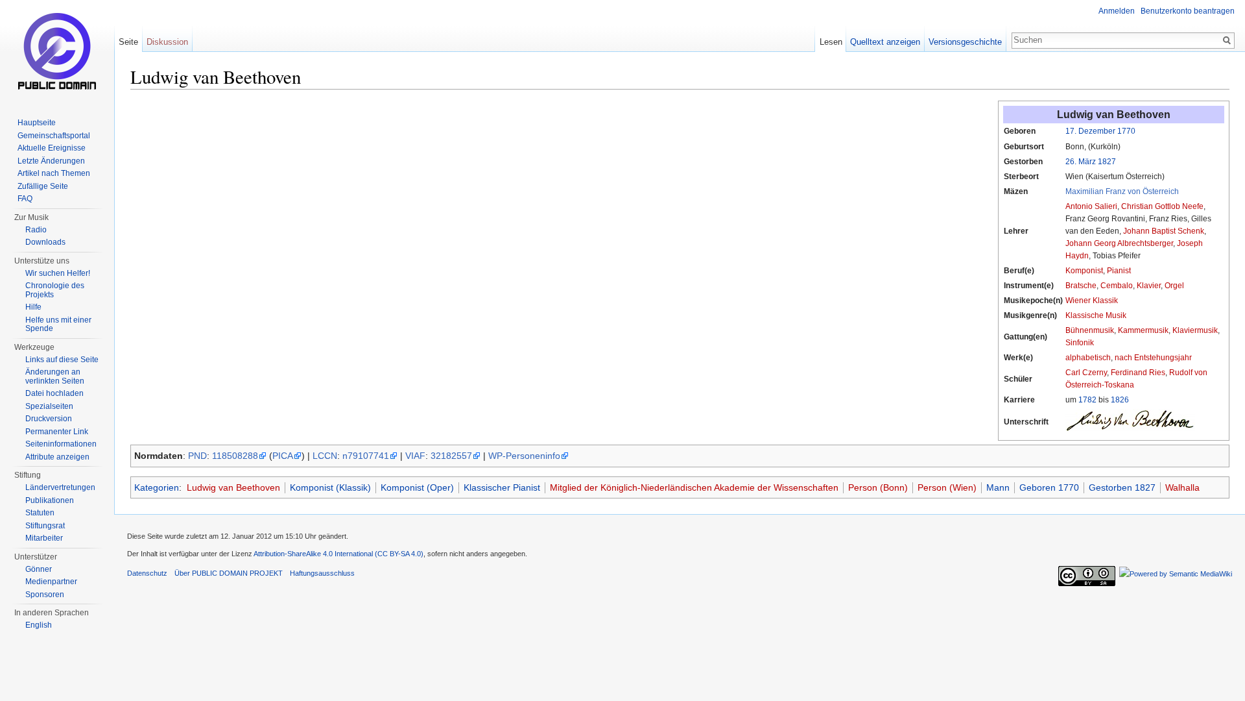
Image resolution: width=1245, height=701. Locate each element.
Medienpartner (51, 581)
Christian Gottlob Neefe (1162, 206)
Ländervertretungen (60, 487)
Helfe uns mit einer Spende (58, 324)
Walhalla (1182, 487)
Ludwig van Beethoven (233, 487)
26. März (1080, 161)
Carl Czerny (1086, 372)
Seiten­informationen (61, 444)
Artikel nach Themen (54, 173)
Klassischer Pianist (502, 487)
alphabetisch (1088, 357)
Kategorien (156, 487)
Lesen (831, 42)
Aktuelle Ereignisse (52, 148)
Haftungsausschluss (322, 573)
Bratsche (1081, 285)
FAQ (25, 198)
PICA (282, 455)
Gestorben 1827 (1122, 487)
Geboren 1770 (1049, 487)
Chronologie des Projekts (54, 290)
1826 (1120, 399)
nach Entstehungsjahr (1153, 357)
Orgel (1174, 285)
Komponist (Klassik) (330, 487)
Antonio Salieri (1091, 206)
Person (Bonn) (878, 487)
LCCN (325, 455)
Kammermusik (1143, 330)
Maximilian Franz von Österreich (1122, 191)
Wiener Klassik (1091, 300)
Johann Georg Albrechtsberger (1119, 243)
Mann (998, 487)
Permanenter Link (56, 431)
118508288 (235, 455)
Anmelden (1116, 11)
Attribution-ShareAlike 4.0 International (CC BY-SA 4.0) (338, 554)
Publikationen (49, 500)
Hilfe (33, 307)
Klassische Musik (1095, 315)
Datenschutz (147, 573)
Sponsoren (44, 594)
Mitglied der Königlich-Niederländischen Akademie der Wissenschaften (694, 487)
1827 (1107, 161)
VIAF (415, 455)
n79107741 (365, 455)
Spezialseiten (49, 406)
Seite (128, 42)
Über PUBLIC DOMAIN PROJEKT (228, 573)
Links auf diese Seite (62, 359)
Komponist (1084, 270)
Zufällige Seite (43, 186)
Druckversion (48, 418)
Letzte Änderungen (51, 161)
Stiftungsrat (45, 525)
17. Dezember (1090, 131)
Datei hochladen (54, 393)
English (38, 625)
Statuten (39, 512)
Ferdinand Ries (1138, 372)
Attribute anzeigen (57, 456)
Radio (36, 229)
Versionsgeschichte (965, 42)
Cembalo (1116, 285)
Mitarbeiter (44, 538)
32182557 (451, 455)
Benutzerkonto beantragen (1188, 11)
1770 (1126, 131)
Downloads (45, 242)
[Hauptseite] (57, 52)
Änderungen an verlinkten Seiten (54, 376)
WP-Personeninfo (524, 455)
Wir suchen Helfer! (57, 273)
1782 (1087, 399)
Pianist (1119, 270)
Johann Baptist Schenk (1163, 231)
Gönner (38, 569)
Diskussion (167, 42)
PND (197, 455)
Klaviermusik (1195, 330)
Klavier (1149, 285)
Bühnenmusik (1089, 330)
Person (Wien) (947, 487)
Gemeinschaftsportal (54, 135)
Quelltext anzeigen (885, 42)
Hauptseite (37, 122)
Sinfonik (1079, 342)
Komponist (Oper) (417, 487)
